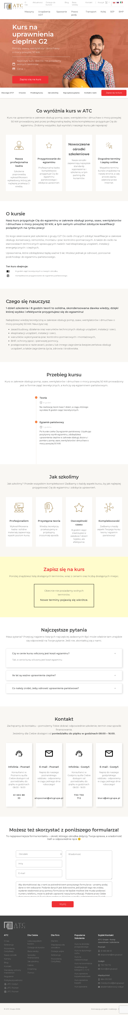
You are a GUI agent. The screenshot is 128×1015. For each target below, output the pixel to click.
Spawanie (61, 11)
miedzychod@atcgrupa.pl (111, 983)
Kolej (103, 11)
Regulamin (9, 976)
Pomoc (31, 973)
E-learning (32, 969)
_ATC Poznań (12, 988)
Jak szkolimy (33, 961)
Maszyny (29, 11)
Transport (91, 11)
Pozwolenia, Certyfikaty (9, 949)
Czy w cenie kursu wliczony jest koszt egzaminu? (41, 653)
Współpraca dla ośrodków (58, 946)
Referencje (9, 945)
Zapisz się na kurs (30, 79)
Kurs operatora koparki (81, 981)
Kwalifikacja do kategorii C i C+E (81, 968)
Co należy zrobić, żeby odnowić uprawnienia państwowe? (45, 688)
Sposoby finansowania (33, 956)
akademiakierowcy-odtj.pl (111, 987)
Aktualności (38, 3)
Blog (67, 3)
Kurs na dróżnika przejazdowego (81, 945)
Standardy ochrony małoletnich (12, 971)
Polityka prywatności (13, 980)
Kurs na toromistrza (83, 963)
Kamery (7, 959)
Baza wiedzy (33, 951)
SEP (112, 11)
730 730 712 (79, 796)
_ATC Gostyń (12, 984)
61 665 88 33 (19, 796)
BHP (121, 11)
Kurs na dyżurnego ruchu (82, 951)
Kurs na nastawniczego (81, 958)
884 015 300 (105, 979)
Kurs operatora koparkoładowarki (82, 975)
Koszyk (101, 3)
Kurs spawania (80, 987)
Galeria (30, 965)
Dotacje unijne (57, 951)
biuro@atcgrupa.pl (109, 798)
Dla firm (54, 941)
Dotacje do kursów (36, 947)
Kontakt (88, 3)
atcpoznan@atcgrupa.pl (49, 798)
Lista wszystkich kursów (35, 942)
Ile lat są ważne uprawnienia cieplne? (34, 675)
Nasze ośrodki (10, 955)
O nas (6, 941)
